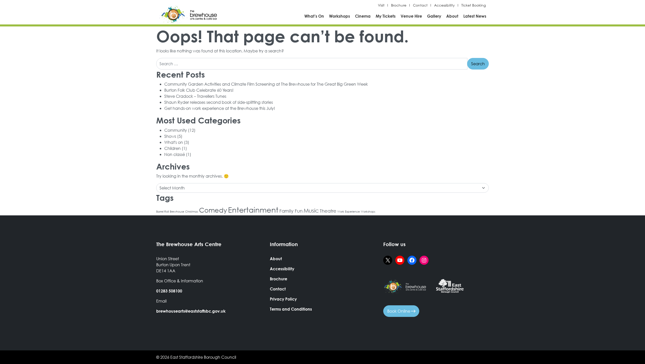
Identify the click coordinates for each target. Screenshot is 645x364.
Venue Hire (411, 16)
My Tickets (386, 16)
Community (175, 130)
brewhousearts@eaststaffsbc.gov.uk (190, 311)
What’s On (314, 16)
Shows (170, 136)
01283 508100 (169, 290)
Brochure (398, 5)
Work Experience (348, 212)
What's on (173, 142)
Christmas (191, 212)
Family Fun (291, 211)
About (452, 16)
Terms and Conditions (291, 309)
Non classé (174, 154)
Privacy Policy (283, 298)
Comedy (213, 210)
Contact (420, 5)
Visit (381, 5)
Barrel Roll (162, 212)
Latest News (474, 16)
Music (311, 210)
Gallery (434, 16)
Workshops (339, 16)
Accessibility (444, 5)
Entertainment (253, 209)
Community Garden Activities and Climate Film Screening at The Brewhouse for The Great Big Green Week (266, 84)
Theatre (328, 211)
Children (172, 148)
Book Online (399, 311)
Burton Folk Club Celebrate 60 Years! (199, 90)
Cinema (363, 16)
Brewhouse (177, 212)
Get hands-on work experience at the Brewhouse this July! (219, 108)
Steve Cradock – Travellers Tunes (195, 96)
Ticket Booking (473, 5)
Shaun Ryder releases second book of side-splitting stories (218, 102)
